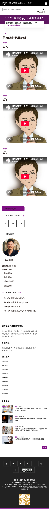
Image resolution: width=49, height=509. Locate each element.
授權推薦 (5, 374)
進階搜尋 (42, 12)
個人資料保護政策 (29, 480)
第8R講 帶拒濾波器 (12, 306)
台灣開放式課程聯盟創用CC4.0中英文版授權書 (30, 439)
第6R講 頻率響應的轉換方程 (16, 302)
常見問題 (5, 389)
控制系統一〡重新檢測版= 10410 (26, 23)
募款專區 (5, 342)
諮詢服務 (8, 285)
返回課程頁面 (11, 209)
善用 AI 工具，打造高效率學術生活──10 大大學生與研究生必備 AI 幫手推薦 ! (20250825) (31, 430)
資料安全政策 (18, 480)
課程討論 (5, 361)
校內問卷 (8, 273)
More (44, 447)
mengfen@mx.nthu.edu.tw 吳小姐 (25, 482)
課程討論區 (9, 281)
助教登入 (5, 393)
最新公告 (5, 385)
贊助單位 (5, 365)
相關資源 (5, 369)
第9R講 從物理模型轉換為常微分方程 (20, 310)
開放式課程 (9, 23)
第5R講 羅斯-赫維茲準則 (14, 298)
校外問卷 (8, 277)
